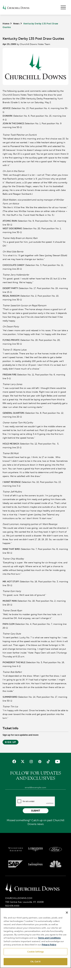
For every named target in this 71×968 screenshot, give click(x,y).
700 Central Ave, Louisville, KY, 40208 (24, 902)
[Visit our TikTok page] (48, 761)
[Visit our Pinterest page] (39, 761)
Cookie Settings (35, 951)
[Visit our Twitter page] (22, 761)
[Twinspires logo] (35, 864)
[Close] (67, 912)
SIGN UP (10, 742)
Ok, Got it (35, 961)
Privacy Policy (49, 944)
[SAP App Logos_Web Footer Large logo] (15, 864)
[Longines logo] (35, 849)
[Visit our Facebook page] (14, 761)
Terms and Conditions (49, 938)
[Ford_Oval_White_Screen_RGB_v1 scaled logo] (55, 849)
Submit (35, 810)
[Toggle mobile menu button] (63, 7)
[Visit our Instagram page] (31, 761)
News (16, 23)
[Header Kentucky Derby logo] (16, 7)
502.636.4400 (12, 905)
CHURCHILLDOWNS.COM (18, 898)
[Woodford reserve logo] (15, 849)
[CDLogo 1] (32, 888)
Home (6, 23)
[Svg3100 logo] (55, 864)
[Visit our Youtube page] (56, 761)
